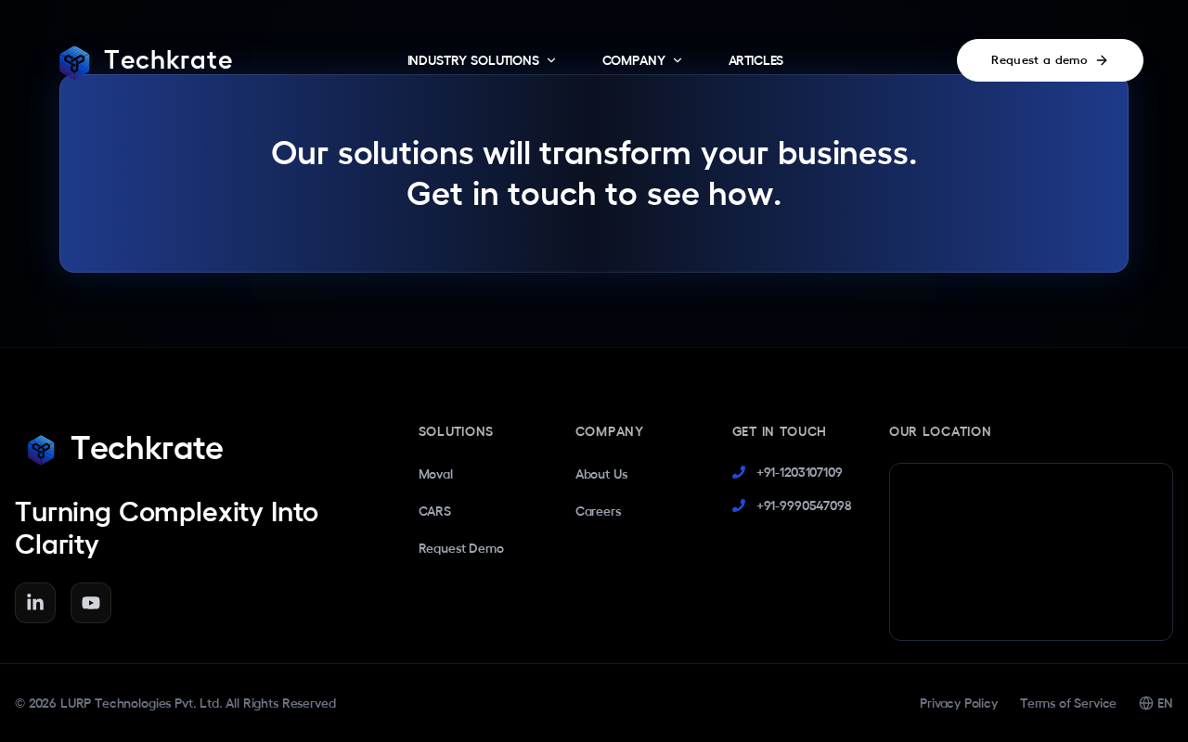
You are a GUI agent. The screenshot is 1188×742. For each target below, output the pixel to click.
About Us (601, 473)
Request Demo (461, 548)
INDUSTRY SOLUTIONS (473, 60)
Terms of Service (1068, 703)
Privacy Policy (959, 703)
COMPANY (633, 60)
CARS (435, 511)
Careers (598, 511)
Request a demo (1039, 60)
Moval (436, 473)
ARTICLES (756, 60)
